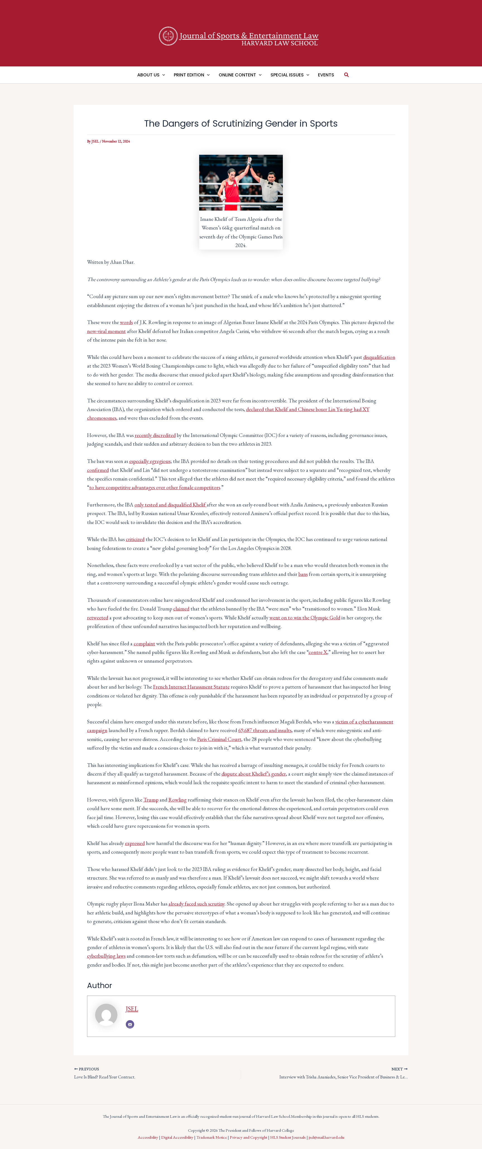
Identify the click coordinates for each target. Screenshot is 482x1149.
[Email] (130, 1024)
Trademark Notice (211, 1137)
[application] (162, 75)
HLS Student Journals (288, 1137)
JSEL (132, 1009)
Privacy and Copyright (248, 1137)
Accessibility (148, 1137)
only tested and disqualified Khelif (170, 504)
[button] (346, 75)
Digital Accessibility (177, 1137)
